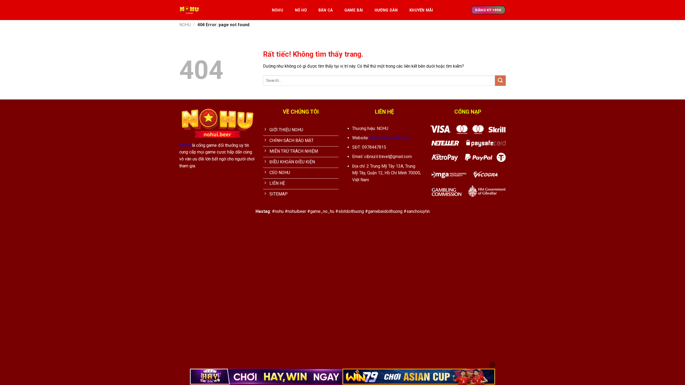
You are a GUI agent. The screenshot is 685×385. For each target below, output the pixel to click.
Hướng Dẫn (386, 10)
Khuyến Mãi (421, 10)
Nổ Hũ (301, 10)
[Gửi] (500, 80)
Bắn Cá (325, 10)
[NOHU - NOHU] (219, 10)
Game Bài (353, 10)
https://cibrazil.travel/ (390, 137)
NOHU (277, 10)
